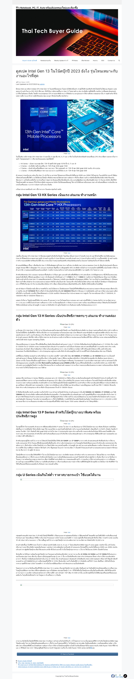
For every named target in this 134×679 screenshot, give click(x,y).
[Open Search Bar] (119, 60)
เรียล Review (85, 60)
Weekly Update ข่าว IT (61, 60)
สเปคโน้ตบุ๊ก (40, 663)
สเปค (34, 663)
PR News (75, 60)
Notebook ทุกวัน (46, 60)
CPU (19, 663)
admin (42, 84)
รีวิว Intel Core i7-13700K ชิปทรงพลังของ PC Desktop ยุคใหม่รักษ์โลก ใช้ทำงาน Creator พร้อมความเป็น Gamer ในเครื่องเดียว (55, 665)
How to (95, 60)
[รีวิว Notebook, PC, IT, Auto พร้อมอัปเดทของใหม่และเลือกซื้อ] (67, 32)
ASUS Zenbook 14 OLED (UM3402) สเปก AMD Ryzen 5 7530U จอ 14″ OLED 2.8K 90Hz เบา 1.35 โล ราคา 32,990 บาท (54, 667)
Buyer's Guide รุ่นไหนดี (25, 661)
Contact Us (111, 60)
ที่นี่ (91, 648)
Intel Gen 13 (28, 663)
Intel (69, 153)
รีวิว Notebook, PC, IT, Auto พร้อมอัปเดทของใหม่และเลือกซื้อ (47, 7)
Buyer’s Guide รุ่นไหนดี (30, 60)
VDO (102, 60)
